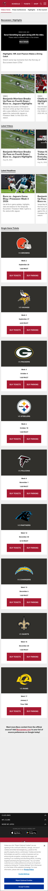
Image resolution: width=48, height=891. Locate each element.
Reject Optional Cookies (24, 880)
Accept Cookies (24, 887)
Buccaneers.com (23, 729)
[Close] (44, 845)
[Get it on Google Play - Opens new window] (31, 834)
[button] (24, 42)
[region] (24, 866)
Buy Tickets (15, 275)
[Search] (41, 3)
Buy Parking (32, 275)
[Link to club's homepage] (4, 3)
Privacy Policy (29, 869)
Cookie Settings (24, 874)
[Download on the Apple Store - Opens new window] (16, 833)
